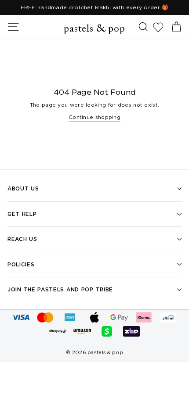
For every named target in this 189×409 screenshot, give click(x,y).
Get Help (22, 214)
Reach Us (22, 239)
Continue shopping (94, 117)
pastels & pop (94, 29)
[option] (94, 7)
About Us (23, 188)
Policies (21, 264)
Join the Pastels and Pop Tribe (60, 289)
